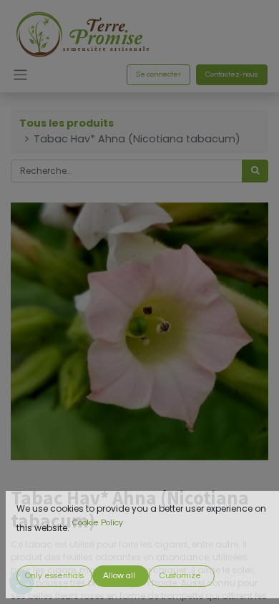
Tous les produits (66, 123)
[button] (54, 576)
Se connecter (158, 74)
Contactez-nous (231, 74)
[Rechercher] (255, 171)
